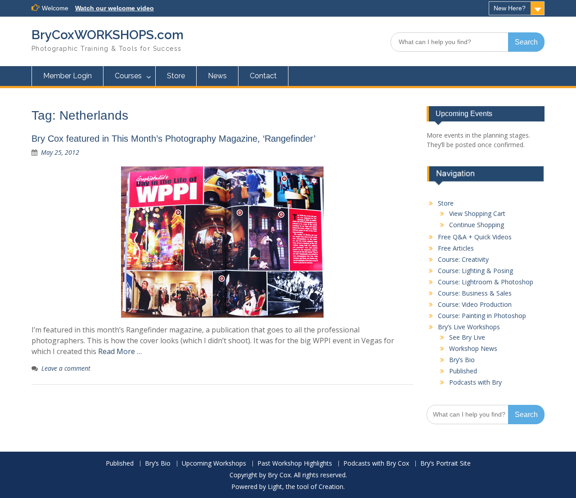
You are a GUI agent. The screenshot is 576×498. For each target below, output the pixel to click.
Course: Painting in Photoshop (482, 315)
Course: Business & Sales (475, 293)
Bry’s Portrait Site (445, 464)
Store (176, 76)
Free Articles (456, 248)
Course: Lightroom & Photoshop (485, 282)
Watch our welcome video (114, 8)
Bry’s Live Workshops (469, 327)
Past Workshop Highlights (294, 464)
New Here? (510, 8)
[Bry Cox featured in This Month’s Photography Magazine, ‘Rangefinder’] (222, 242)
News (217, 76)
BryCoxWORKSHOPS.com (108, 34)
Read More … (120, 351)
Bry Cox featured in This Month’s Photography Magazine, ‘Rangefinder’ (173, 139)
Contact (263, 76)
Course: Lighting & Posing (475, 270)
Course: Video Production (475, 304)
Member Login (67, 76)
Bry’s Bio (462, 359)
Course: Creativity (463, 259)
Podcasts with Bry (475, 382)
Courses (128, 76)
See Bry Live (467, 337)
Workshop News (473, 348)
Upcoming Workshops (214, 464)
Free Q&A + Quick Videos (475, 237)
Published (463, 371)
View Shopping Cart (477, 213)
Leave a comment (65, 368)
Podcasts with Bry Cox (376, 464)
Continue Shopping (476, 224)
